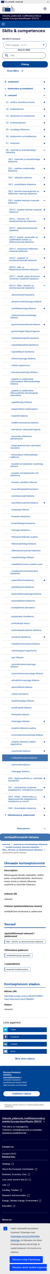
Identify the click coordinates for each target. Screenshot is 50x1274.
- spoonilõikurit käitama (21, 687)
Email (13, 1051)
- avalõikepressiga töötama (23, 308)
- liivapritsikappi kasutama (22, 523)
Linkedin (14, 1044)
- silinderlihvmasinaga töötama (24, 680)
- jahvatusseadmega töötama (24, 372)
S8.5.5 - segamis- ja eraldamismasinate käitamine (23, 259)
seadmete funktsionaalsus (17, 969)
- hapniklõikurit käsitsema (22, 352)
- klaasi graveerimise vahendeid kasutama (25, 446)
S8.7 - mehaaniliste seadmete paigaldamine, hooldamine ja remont (25, 788)
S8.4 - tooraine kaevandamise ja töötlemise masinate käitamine (23, 192)
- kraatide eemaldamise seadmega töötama (26, 465)
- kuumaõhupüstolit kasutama (24, 489)
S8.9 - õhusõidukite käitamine (22, 808)
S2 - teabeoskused (15, 109)
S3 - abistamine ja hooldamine (20, 116)
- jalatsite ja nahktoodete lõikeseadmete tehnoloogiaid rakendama (24, 393)
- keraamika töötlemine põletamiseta (21, 437)
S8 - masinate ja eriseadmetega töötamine (21, 151)
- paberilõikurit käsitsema (22, 580)
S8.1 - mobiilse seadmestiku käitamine (21, 169)
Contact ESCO (9, 1153)
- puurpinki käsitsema (20, 637)
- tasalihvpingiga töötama (22, 701)
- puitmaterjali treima (20, 623)
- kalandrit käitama (19, 416)
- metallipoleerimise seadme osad (26, 564)
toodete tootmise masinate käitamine (22, 847)
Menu (3, 24)
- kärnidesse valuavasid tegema (25, 429)
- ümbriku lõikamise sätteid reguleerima (23, 743)
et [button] (45, 9)
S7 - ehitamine (13, 143)
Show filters (13, 71)
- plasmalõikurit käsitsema (22, 601)
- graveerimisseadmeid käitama (25, 324)
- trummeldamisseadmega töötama (26, 735)
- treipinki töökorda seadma (23, 728)
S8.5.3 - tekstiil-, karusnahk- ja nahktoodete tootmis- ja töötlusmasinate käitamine (23, 239)
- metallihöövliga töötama (22, 557)
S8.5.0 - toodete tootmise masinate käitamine (25, 211)
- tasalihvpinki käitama (20, 708)
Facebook (15, 1037)
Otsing (25, 64)
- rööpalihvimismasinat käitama (25, 644)
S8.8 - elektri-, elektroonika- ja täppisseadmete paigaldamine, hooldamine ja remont (22, 799)
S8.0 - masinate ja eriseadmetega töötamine (24, 160)
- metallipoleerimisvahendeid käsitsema (24, 572)
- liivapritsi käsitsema (20, 516)
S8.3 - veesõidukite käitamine (22, 184)
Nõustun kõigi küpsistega (26, 1259)
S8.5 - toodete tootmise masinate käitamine (23, 201)
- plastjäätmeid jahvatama (22, 607)
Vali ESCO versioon (11, 39)
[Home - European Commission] (8, 8)
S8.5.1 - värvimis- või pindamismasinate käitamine (22, 220)
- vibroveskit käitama (20, 765)
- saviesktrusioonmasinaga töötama (23, 665)
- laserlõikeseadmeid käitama (24, 503)
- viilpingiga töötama (19, 771)
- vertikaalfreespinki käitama (23, 758)
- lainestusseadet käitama (22, 496)
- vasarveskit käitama (20, 751)
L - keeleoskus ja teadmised (19, 88)
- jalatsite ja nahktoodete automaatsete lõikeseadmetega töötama (25, 381)
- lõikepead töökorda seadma (24, 537)
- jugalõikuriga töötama (21, 402)
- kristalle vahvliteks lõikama (23, 482)
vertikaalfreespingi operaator (18, 955)
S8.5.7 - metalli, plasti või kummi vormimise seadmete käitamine (24, 277)
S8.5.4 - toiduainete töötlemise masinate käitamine (23, 250)
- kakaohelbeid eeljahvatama (24, 409)
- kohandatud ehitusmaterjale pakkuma (24, 456)
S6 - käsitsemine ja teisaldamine (21, 136)
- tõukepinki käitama (19, 714)
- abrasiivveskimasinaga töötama (25, 301)
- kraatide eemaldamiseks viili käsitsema (24, 474)
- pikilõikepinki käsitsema (22, 587)
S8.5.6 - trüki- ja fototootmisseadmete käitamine (24, 268)
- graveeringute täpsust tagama (25, 331)
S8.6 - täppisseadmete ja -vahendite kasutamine (25, 779)
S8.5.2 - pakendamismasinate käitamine (23, 229)
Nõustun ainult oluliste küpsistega (29, 1267)
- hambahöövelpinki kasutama (24, 338)
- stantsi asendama (19, 694)
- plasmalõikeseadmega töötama (25, 594)
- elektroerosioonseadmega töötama (23, 316)
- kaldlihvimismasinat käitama (24, 423)
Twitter (13, 1030)
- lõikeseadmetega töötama (23, 544)
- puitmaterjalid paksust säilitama (25, 630)
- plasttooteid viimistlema (22, 616)
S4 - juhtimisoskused (16, 123)
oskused (6, 844)
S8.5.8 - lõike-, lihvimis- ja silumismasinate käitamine (21, 286)
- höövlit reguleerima (20, 365)
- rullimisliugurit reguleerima (23, 651)
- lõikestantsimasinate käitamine (25, 550)
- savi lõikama (16, 657)
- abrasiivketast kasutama (22, 295)
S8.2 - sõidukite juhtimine (20, 178)
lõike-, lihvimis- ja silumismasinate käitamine (22, 850)
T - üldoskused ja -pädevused (20, 815)
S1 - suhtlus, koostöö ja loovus (20, 102)
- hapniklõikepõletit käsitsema (24, 345)
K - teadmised (12, 82)
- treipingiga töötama (20, 721)
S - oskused (11, 95)
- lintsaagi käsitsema (20, 530)
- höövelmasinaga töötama (22, 358)
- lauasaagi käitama (19, 509)
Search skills (24, 50)
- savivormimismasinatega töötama (26, 673)
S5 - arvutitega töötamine (17, 129)
